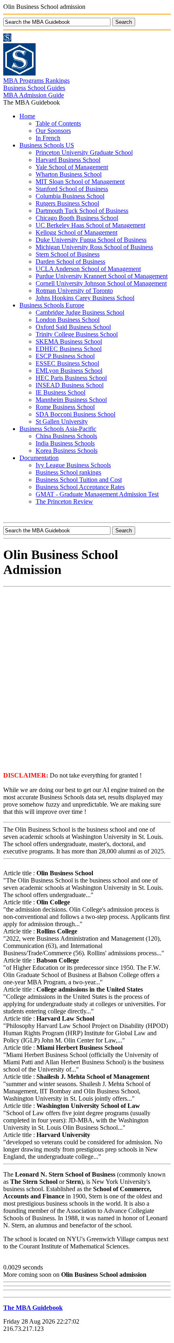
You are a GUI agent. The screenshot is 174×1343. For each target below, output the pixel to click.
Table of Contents (58, 123)
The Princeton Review (64, 501)
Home (27, 116)
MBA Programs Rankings (36, 80)
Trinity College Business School (77, 334)
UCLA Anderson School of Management (88, 268)
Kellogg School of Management (76, 232)
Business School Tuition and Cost (79, 479)
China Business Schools (66, 436)
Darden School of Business (70, 261)
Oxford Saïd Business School (73, 327)
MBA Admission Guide (33, 95)
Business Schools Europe (51, 305)
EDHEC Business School (69, 348)
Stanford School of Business (72, 188)
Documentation (39, 457)
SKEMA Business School (69, 341)
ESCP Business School (65, 356)
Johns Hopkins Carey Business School (85, 297)
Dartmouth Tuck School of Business (82, 210)
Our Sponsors (53, 130)
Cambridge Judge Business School (80, 312)
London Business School (68, 319)
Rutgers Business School (67, 203)
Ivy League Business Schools (73, 465)
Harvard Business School (68, 159)
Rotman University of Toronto (74, 290)
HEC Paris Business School (71, 377)
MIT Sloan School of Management (80, 181)
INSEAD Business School (70, 385)
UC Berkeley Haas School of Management (90, 225)
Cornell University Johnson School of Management (101, 283)
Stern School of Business (68, 254)
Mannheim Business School (71, 399)
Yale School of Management (72, 167)
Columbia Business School (70, 196)
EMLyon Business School (69, 370)
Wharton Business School (69, 174)
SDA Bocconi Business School (75, 414)
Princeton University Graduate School (84, 152)
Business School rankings (68, 472)
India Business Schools (65, 443)
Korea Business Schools (67, 450)
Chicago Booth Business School (77, 217)
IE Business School (60, 392)
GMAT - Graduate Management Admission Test (97, 494)
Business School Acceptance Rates (80, 486)
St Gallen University (62, 421)
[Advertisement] (87, 678)
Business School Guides (34, 87)
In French (48, 138)
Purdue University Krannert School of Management (102, 276)
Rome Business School (65, 407)
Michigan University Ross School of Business (94, 247)
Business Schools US (46, 145)
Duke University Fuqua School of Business (91, 239)
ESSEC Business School (67, 363)
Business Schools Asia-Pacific (57, 428)
